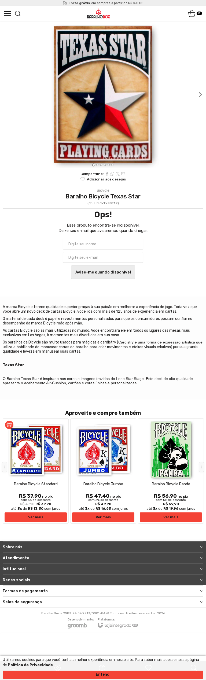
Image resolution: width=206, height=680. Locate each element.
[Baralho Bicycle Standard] (35, 471)
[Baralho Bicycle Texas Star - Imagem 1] (103, 94)
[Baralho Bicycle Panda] (171, 471)
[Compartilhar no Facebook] (107, 174)
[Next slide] (200, 94)
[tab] (93, 164)
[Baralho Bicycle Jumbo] (103, 471)
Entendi (103, 674)
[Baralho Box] (98, 13)
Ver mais (35, 517)
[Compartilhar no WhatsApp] (112, 174)
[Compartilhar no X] (118, 174)
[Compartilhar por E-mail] (123, 174)
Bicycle (103, 191)
